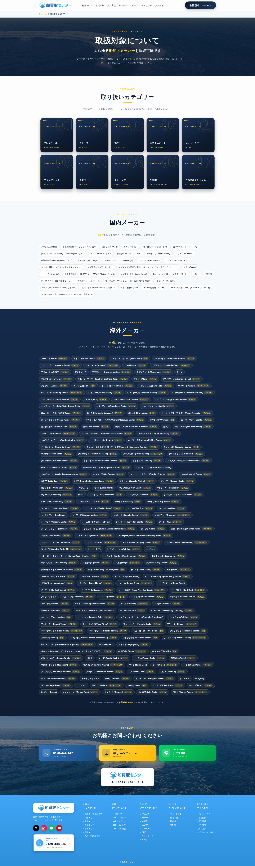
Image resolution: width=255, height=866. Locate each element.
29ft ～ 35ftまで (119, 825)
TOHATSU (146, 828)
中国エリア (89, 828)
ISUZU (144, 832)
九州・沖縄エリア (92, 835)
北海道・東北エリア (93, 814)
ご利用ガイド (204, 814)
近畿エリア (89, 825)
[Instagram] (44, 828)
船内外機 (174, 817)
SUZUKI (145, 825)
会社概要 (202, 825)
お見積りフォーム (127, 702)
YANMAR (145, 817)
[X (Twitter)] (36, 828)
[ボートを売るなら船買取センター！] (55, 5)
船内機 (173, 821)
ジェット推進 (176, 814)
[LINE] (51, 828)
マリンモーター (148, 835)
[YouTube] (59, 828)
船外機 (173, 825)
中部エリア (89, 821)
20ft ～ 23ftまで (119, 817)
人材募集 (202, 828)
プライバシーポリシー (208, 832)
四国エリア (89, 832)
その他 (144, 839)
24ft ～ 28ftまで (119, 821)
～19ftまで (117, 814)
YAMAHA (145, 814)
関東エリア (89, 817)
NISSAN (145, 821)
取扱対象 (202, 817)
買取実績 (202, 821)
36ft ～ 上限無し (120, 828)
